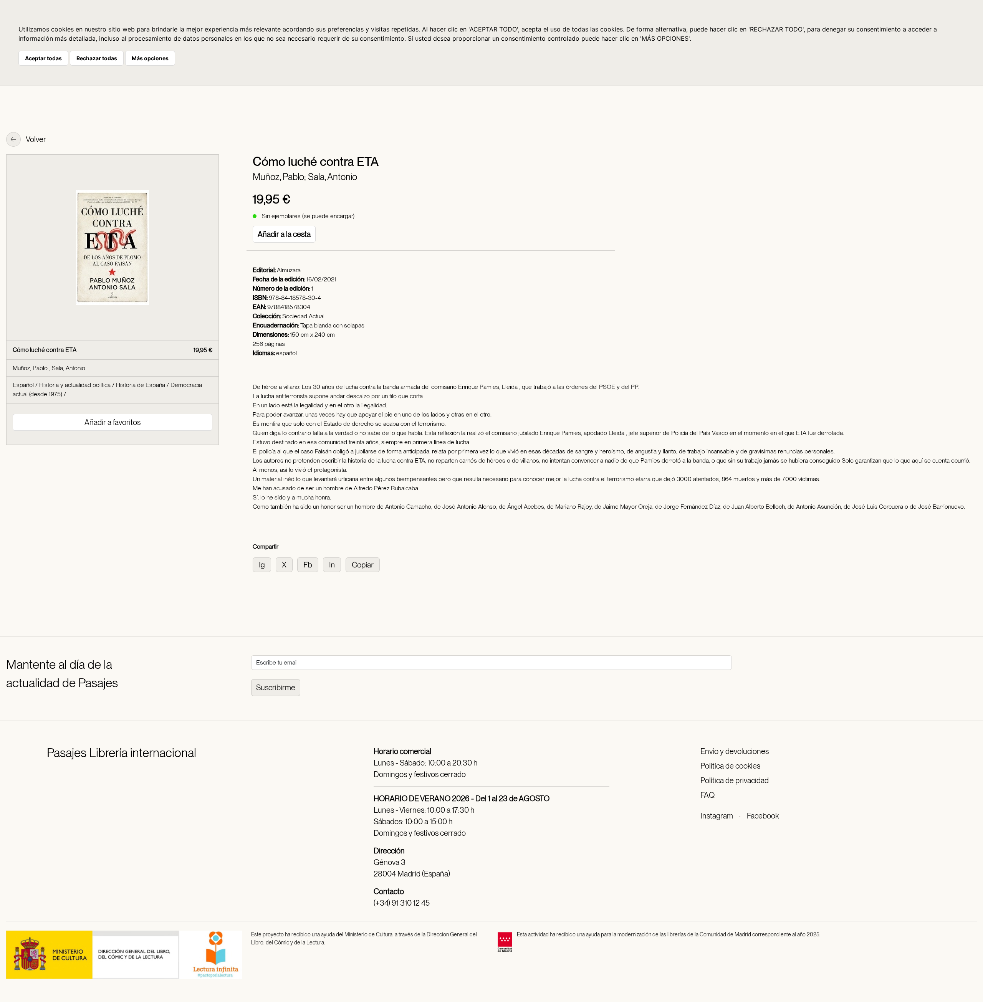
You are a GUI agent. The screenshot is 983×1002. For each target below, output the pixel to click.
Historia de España (140, 385)
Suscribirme (275, 687)
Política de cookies (730, 766)
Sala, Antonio (332, 176)
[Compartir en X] (286, 564)
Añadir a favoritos (112, 422)
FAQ (707, 795)
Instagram (716, 815)
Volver (35, 139)
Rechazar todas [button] (96, 58)
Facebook (763, 815)
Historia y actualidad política (75, 385)
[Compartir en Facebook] (310, 564)
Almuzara (289, 270)
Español (23, 385)
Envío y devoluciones (734, 751)
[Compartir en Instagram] (264, 564)
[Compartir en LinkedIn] (334, 564)
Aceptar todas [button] (43, 58)
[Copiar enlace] (364, 564)
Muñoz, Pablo (31, 368)
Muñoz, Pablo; (280, 176)
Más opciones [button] (150, 58)
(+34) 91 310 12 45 (402, 903)
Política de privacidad (734, 780)
